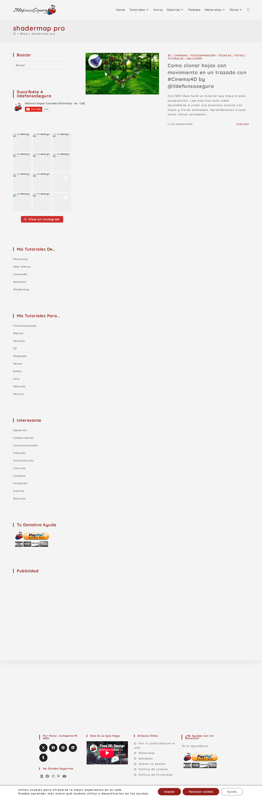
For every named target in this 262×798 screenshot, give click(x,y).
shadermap (21, 289)
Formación (20, 483)
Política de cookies (153, 769)
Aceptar (169, 791)
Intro (16, 378)
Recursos (19, 498)
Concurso (19, 468)
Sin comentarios (181, 124)
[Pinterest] (58, 776)
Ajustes (232, 791)
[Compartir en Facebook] (53, 748)
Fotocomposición (203, 55)
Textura (18, 394)
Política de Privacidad (156, 774)
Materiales (147, 753)
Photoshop (20, 259)
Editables (146, 758)
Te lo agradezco (195, 746)
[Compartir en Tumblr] (43, 758)
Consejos (19, 475)
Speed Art (20, 430)
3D (169, 55)
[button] (22, 143)
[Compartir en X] (43, 748)
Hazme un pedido (152, 763)
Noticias (18, 490)
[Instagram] (53, 776)
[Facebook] (47, 776)
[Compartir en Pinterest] (63, 748)
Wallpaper (194, 58)
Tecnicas (225, 55)
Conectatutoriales (25, 445)
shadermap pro (43, 33)
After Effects (22, 266)
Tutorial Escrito (23, 460)
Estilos (17, 371)
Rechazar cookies (201, 791)
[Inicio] (14, 33)
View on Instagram (44, 219)
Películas (19, 386)
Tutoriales (176, 58)
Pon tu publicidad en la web (154, 745)
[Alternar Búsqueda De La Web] (248, 10)
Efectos (18, 333)
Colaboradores (23, 437)
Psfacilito (19, 453)
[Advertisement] (44, 602)
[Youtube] (65, 776)
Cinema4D (180, 55)
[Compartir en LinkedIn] (73, 748)
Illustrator (20, 281)
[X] (42, 776)
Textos (239, 55)
